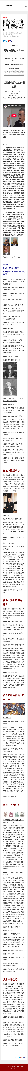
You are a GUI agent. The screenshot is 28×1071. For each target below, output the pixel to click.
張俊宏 (5, 17)
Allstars (20, 1068)
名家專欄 (5, 37)
